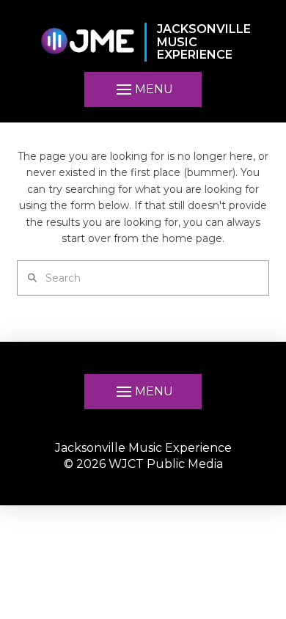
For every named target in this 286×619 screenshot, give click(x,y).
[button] (143, 89)
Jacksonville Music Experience (143, 448)
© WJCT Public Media (143, 464)
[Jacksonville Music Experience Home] (87, 42)
